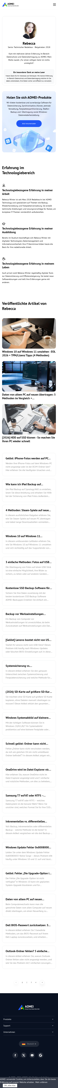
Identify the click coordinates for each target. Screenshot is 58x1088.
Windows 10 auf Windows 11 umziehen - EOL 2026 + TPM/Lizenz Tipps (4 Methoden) (28, 353)
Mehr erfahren (41, 1082)
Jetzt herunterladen (29, 123)
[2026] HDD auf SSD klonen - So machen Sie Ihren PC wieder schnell (28, 439)
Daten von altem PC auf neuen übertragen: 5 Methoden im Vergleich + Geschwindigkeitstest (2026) (29, 396)
